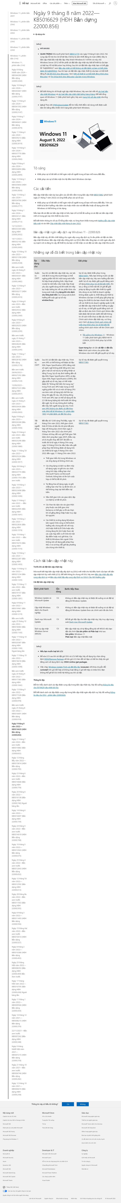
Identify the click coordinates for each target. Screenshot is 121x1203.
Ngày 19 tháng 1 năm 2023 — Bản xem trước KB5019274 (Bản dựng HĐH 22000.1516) (19, 541)
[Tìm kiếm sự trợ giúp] (110, 3)
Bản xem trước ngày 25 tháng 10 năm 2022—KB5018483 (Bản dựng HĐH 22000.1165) (19, 625)
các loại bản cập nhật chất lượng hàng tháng (76, 94)
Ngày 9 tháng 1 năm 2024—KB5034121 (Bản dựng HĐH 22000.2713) (19, 216)
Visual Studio (46, 1180)
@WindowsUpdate (60, 105)
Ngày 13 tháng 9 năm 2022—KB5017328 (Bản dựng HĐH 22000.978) (19, 695)
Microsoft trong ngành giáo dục (91, 1116)
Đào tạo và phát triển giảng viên (91, 1135)
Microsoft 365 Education (89, 1128)
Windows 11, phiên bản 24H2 (20, 31)
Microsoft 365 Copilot (9, 1176)
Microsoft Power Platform (49, 1173)
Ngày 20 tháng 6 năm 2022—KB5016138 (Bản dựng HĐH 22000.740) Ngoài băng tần (19, 798)
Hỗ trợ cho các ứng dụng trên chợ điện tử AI (55, 1161)
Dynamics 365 (7, 1165)
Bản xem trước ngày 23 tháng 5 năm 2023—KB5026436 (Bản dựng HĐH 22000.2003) (19, 405)
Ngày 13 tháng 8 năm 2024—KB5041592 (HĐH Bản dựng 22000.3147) (19, 106)
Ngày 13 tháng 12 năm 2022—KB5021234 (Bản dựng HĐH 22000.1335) (19, 574)
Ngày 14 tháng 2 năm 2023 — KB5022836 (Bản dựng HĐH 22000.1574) (19, 524)
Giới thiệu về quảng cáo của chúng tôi (91, 1198)
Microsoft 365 (35, 3)
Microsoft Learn (46, 1157)
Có (68, 1104)
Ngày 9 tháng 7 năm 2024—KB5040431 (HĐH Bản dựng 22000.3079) (19, 122)
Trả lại (44, 1124)
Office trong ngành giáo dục (90, 1131)
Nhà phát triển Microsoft (49, 1154)
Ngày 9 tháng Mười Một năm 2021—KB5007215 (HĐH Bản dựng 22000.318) (19, 1053)
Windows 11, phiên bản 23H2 (20, 40)
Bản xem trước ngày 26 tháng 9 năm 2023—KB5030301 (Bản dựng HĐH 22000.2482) (19, 274)
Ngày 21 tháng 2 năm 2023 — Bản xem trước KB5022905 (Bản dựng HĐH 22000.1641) (19, 507)
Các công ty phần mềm (48, 1176)
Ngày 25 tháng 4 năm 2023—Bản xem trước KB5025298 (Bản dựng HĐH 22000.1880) (19, 439)
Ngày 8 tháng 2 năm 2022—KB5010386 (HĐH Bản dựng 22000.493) (19, 952)
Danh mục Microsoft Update (80, 622)
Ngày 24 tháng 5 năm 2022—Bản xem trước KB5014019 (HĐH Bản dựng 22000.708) (19, 833)
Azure (4, 1161)
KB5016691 (83, 275)
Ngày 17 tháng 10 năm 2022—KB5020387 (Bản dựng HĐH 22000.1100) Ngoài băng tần (19, 644)
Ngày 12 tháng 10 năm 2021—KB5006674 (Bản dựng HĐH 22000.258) (19, 1089)
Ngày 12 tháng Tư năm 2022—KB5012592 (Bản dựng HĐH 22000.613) (19, 884)
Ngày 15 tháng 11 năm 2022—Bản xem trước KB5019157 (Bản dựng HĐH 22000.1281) (19, 591)
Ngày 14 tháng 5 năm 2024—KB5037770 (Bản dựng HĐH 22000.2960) (19, 153)
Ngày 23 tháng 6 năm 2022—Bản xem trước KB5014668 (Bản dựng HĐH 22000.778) (19, 780)
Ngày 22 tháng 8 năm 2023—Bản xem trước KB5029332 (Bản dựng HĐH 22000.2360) (19, 308)
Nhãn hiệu (74, 1198)
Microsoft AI (6, 1154)
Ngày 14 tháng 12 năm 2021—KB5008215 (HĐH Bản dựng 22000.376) (19, 1021)
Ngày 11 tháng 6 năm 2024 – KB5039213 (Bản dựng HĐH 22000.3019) (19, 138)
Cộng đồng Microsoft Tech (49, 1165)
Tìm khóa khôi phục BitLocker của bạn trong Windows (73, 76)
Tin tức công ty (86, 1161)
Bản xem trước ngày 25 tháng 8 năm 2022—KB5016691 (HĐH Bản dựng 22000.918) (19, 712)
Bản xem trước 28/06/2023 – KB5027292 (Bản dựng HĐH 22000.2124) (19, 375)
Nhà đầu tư (85, 1169)
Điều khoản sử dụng (62, 1198)
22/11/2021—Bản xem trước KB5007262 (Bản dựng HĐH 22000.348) (19, 1036)
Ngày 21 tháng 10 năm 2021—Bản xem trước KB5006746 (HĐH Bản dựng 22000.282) (19, 1071)
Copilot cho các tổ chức (9, 1116)
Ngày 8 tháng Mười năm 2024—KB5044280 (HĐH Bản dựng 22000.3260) (19, 75)
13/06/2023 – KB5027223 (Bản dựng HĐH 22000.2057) (19, 389)
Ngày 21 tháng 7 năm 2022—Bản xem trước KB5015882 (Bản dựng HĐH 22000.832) (19, 746)
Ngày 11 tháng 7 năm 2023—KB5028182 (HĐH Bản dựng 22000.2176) (19, 359)
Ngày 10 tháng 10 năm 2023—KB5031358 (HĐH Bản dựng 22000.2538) (19, 257)
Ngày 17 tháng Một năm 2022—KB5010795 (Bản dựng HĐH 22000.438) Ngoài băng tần (19, 988)
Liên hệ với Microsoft (35, 1198)
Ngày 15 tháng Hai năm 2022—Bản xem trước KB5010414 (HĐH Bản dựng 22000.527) (19, 935)
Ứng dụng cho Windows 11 (10, 1139)
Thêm (66, 3)
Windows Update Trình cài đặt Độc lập (64, 667)
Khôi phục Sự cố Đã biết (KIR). (98, 284)
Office (45, 3)
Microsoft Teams (7, 1180)
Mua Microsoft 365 (79, 3)
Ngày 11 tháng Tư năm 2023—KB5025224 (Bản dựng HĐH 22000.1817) (19, 456)
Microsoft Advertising (9, 1173)
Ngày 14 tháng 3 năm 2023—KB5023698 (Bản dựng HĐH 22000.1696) (19, 490)
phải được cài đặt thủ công (60, 414)
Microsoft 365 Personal (9, 1135)
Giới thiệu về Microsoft (88, 1157)
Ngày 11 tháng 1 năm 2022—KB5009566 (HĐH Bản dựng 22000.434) (19, 1005)
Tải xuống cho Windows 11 (94, 335)
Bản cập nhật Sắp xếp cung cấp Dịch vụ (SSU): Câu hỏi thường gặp (77, 577)
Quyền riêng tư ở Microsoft (89, 1165)
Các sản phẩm (55, 3)
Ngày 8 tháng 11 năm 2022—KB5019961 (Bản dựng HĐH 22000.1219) (19, 608)
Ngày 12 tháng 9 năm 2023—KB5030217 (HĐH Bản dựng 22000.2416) (19, 291)
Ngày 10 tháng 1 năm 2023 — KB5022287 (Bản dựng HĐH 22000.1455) (19, 558)
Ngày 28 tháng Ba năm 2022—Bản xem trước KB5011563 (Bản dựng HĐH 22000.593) (19, 901)
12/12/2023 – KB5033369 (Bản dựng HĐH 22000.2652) (19, 230)
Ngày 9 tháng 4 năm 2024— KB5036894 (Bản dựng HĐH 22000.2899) (19, 169)
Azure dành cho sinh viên (89, 1143)
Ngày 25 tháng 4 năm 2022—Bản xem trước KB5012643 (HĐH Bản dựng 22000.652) (19, 867)
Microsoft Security (8, 1157)
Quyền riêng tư (48, 1198)
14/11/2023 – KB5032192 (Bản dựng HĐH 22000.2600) (19, 242)
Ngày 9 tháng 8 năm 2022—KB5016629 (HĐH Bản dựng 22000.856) (19, 729)
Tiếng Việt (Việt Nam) (12, 1187)
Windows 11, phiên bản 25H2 (20, 23)
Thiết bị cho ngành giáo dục (90, 1120)
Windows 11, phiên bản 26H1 (20, 14)
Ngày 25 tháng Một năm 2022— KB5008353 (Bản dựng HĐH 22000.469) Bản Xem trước (19, 969)
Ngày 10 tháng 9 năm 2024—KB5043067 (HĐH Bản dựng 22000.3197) (19, 91)
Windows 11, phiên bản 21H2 (18, 57)
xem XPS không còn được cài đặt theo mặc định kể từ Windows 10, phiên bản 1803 (58, 411)
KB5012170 (74, 54)
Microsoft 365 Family (9, 1131)
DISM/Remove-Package (54, 659)
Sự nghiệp (84, 1154)
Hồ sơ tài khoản (46, 1116)
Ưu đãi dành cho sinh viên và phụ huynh (93, 1139)
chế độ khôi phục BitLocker (57, 74)
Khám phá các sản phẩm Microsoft (12, 1128)
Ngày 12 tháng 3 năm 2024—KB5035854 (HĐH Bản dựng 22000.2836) (19, 185)
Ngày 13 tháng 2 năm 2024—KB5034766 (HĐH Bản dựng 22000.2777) (19, 200)
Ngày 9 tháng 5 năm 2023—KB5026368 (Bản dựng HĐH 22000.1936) (19, 422)
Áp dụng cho (40, 34)
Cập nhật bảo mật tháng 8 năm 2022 (65, 223)
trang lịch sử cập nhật (92, 97)
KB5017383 (83, 362)
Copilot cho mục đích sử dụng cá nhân (14, 1120)
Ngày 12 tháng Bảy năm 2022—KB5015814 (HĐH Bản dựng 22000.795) (19, 763)
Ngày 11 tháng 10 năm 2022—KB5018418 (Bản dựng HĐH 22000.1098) (19, 661)
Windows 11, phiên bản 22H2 (20, 48)
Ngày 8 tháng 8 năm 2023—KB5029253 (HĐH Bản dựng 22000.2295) (19, 325)
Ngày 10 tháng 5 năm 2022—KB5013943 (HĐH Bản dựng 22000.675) (19, 850)
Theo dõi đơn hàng (47, 1128)
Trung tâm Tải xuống (48, 1120)
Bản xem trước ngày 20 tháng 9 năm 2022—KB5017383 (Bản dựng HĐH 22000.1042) (19, 678)
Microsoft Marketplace (48, 1169)
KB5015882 (98, 194)
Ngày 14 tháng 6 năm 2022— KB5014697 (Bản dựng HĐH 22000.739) (19, 816)
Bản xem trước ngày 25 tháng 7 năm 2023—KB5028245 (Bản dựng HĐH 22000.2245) (19, 342)
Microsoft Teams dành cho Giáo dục (92, 1124)
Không (82, 1104)
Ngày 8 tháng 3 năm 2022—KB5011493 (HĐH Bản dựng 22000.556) (19, 918)
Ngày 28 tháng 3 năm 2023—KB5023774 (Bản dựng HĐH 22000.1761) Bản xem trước (19, 473)
